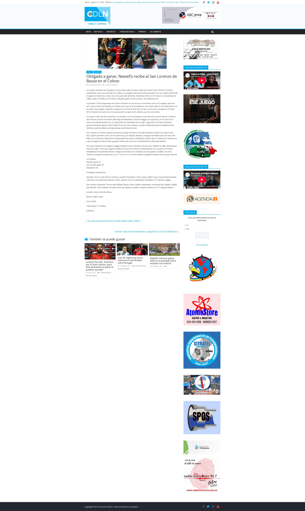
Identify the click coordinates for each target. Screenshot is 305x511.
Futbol (90, 72)
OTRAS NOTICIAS (127, 32)
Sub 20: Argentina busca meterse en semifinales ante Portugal (130, 260)
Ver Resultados (202, 245)
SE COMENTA (155, 32)
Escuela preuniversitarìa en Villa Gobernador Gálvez (112, 220)
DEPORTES (111, 32)
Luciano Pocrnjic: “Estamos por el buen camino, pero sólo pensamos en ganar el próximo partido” (99, 265)
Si (187, 225)
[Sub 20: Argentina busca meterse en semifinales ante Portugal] (132, 244)
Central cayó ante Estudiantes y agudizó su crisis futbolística (147, 231)
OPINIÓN (141, 32)
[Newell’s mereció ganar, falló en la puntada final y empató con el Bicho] (164, 244)
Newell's (97, 72)
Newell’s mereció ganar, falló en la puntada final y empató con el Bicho (163, 261)
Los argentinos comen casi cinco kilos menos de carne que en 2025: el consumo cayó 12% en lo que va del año (155, 2)
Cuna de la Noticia (111, 85)
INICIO (88, 32)
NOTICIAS (98, 32)
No (188, 229)
